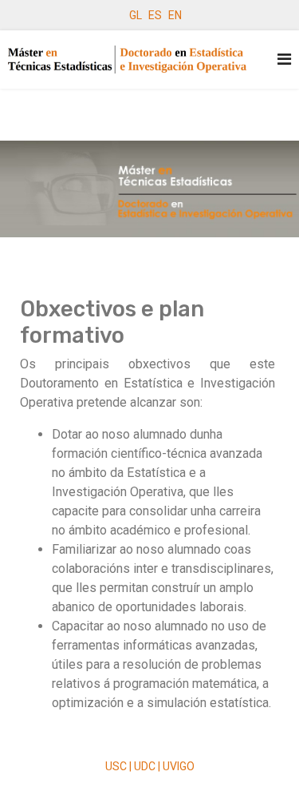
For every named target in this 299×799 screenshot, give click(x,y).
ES (155, 15)
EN (175, 15)
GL (135, 15)
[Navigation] (284, 59)
